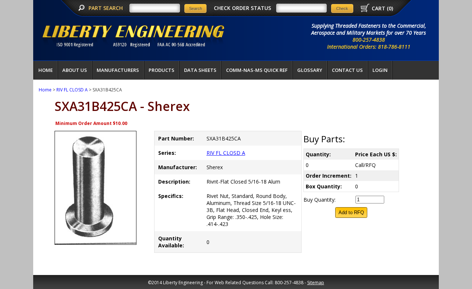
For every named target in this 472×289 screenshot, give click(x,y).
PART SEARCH (106, 7)
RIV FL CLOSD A (72, 90)
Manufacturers (118, 70)
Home (45, 70)
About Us (74, 70)
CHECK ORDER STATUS (242, 7)
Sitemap (315, 282)
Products (161, 70)
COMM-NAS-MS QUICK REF (257, 70)
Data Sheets (200, 70)
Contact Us (347, 70)
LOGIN (380, 70)
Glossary (309, 70)
